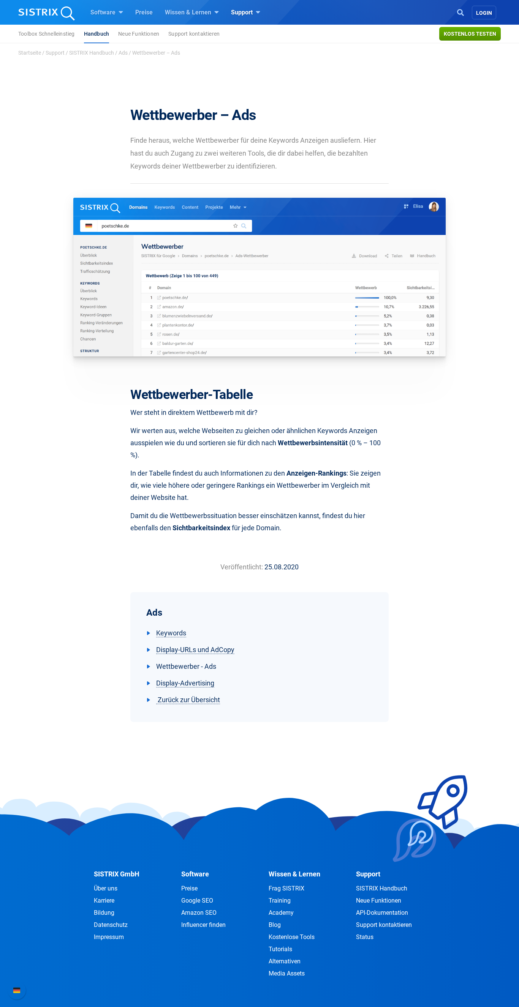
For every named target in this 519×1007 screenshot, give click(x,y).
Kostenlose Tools (292, 937)
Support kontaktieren (194, 34)
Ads (123, 53)
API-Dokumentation (382, 912)
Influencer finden (203, 924)
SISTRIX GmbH (116, 874)
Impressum (109, 937)
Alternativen (285, 961)
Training (280, 900)
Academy (281, 912)
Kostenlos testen (470, 34)
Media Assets (287, 973)
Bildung (104, 912)
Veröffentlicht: (241, 567)
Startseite (29, 53)
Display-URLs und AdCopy (195, 650)
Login (484, 13)
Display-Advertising (185, 683)
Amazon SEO (199, 912)
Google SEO (197, 900)
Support (242, 12)
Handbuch (96, 34)
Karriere (104, 900)
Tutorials (280, 949)
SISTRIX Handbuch (91, 53)
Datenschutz (111, 924)
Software (103, 12)
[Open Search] (460, 11)
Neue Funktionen (138, 34)
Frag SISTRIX (286, 888)
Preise (144, 12)
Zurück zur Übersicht (188, 700)
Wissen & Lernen (189, 12)
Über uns (105, 888)
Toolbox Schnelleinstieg (46, 34)
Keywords (171, 633)
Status (364, 937)
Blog (275, 924)
